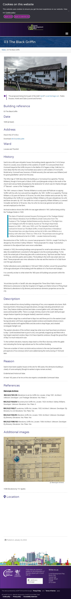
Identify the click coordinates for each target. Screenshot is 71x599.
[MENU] (67, 33)
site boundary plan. (17, 139)
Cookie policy (10, 13)
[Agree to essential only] (69, 11)
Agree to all (8, 16)
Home (4, 50)
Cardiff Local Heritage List (49, 96)
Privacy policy (17, 596)
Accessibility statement (30, 596)
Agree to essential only (22, 16)
